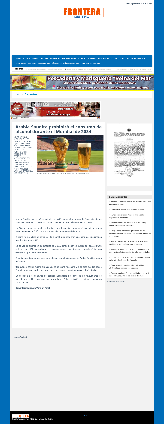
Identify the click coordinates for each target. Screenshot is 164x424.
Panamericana (44, 63)
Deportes (44, 58)
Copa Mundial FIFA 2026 (90, 63)
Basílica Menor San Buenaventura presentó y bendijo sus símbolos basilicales (78, 69)
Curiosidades (104, 58)
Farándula (91, 58)
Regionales (21, 63)
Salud (114, 58)
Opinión (35, 58)
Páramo (55, 63)
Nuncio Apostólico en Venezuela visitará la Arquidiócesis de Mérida (32, 69)
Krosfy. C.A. (49, 419)
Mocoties (32, 63)
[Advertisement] (82, 37)
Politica (26, 58)
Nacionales (55, 58)
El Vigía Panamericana (70, 63)
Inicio (19, 58)
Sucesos (81, 58)
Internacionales (69, 58)
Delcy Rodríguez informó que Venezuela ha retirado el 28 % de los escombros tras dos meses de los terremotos (130, 233)
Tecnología (124, 58)
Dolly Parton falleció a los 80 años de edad (127, 210)
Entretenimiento (138, 58)
